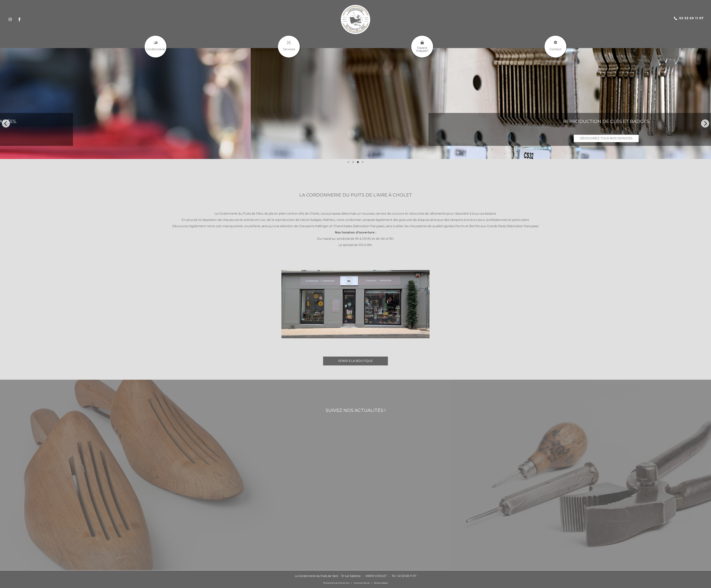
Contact (555, 49)
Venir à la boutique (355, 361)
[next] (705, 123)
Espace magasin (422, 49)
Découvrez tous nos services (316, 138)
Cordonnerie (155, 49)
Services (289, 49)
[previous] (6, 123)
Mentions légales (381, 583)
